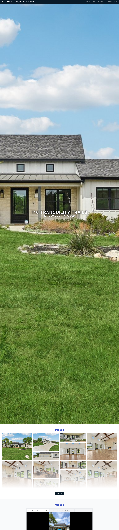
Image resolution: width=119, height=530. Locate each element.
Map (115, 1)
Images (88, 1)
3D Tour (110, 1)
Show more (59, 493)
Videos (94, 1)
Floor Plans (102, 1)
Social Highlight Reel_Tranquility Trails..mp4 (38, 510)
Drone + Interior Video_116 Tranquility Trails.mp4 (62, 510)
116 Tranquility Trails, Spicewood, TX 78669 (18, 1)
